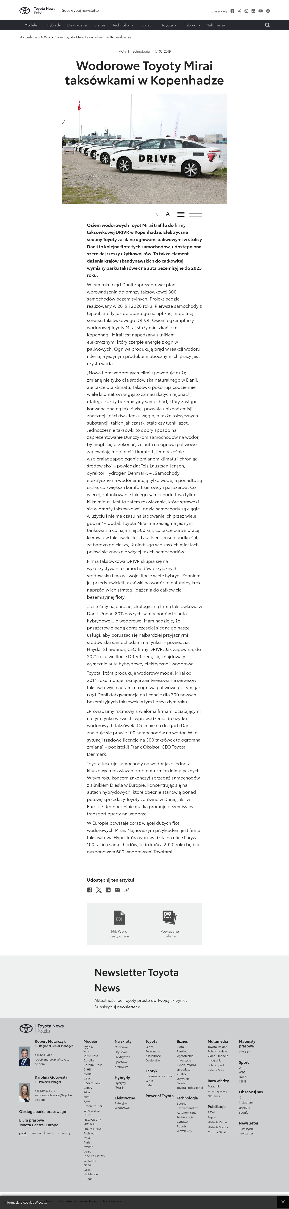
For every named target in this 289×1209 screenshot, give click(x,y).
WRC (242, 1068)
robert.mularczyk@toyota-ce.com (53, 1061)
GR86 (87, 1165)
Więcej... (40, 1202)
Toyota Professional (190, 1087)
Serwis (181, 1083)
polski (23, 1133)
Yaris (87, 1051)
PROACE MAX (93, 1129)
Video (149, 1085)
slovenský (63, 1133)
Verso (87, 1151)
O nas (150, 1047)
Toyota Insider (217, 1047)
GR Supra (90, 1160)
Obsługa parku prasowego (42, 1111)
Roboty (181, 1126)
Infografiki (214, 1060)
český (49, 1133)
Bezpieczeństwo (187, 1108)
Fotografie (13, 15)
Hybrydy (120, 1083)
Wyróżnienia (185, 1056)
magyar (36, 1133)
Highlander (91, 1174)
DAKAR (243, 1077)
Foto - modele (217, 1051)
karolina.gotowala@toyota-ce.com (53, 1097)
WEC (242, 1072)
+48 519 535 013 (45, 1090)
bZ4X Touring (93, 1083)
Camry (88, 1087)
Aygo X (88, 1047)
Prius (87, 1092)
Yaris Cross (91, 1056)
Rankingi (182, 1051)
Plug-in (120, 1087)
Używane (183, 1078)
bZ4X (87, 1078)
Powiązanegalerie (170, 933)
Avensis (88, 1147)
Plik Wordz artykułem (119, 933)
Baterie (181, 1103)
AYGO (87, 1138)
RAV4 (87, 1101)
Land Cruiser (92, 1110)
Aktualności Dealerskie (153, 1058)
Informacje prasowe (159, 1076)
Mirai (87, 1096)
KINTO (181, 1074)
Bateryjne (121, 1103)
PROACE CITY (93, 1119)
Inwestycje (184, 1060)
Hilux (87, 1115)
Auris (87, 1142)
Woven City (184, 1131)
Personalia (153, 1051)
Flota (122, 51)
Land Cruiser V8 (94, 1156)
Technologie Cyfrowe (185, 1119)
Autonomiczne (186, 1112)
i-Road (88, 1178)
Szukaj (13, 33)
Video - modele (218, 1056)
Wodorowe (122, 1108)
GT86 (87, 1169)
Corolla (89, 1060)
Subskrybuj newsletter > (117, 1006)
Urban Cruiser (93, 1106)
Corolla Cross (93, 1065)
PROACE (89, 1124)
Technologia (140, 51)
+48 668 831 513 (45, 1054)
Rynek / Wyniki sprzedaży (186, 1067)
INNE (242, 1081)
